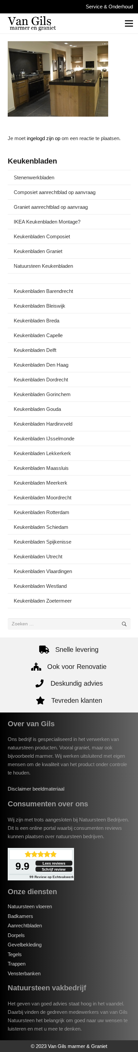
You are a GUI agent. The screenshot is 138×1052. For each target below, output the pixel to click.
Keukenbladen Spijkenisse (42, 542)
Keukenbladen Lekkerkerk (42, 453)
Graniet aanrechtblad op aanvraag (51, 207)
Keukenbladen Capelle (38, 335)
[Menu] (129, 23)
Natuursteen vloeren (30, 906)
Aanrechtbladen (25, 925)
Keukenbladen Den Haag (41, 365)
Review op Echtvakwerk (51, 877)
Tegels (15, 954)
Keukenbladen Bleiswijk (39, 306)
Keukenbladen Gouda (37, 409)
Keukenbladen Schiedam (41, 527)
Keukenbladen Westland (40, 586)
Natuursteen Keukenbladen (43, 266)
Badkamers (20, 916)
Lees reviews (54, 863)
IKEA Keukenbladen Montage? (47, 222)
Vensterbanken (24, 973)
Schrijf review (54, 869)
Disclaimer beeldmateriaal (36, 789)
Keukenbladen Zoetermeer (43, 601)
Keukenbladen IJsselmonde (44, 438)
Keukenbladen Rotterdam (41, 512)
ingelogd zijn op (43, 138)
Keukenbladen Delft (35, 350)
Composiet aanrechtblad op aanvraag (54, 192)
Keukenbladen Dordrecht (41, 379)
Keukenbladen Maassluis (41, 468)
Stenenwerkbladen (34, 177)
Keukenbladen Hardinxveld (43, 424)
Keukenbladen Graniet (38, 251)
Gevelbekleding (25, 944)
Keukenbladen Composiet (42, 236)
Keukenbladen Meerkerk (40, 483)
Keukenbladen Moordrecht (42, 497)
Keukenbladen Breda (36, 320)
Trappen (16, 964)
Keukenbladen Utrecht (38, 556)
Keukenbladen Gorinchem (42, 394)
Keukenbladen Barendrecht (43, 291)
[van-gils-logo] (32, 23)
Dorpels (16, 935)
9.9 (22, 866)
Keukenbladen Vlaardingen (43, 571)
